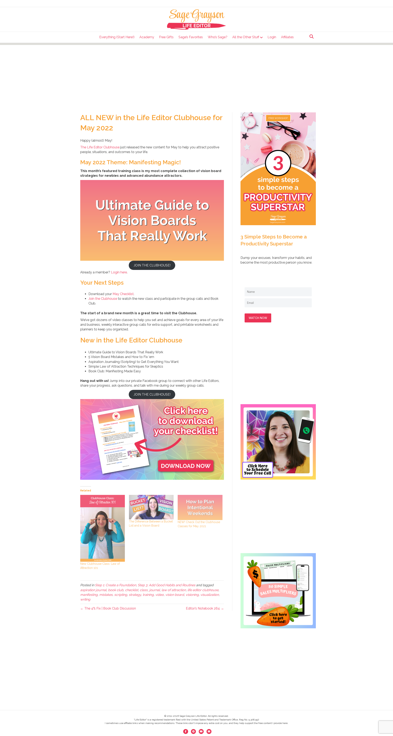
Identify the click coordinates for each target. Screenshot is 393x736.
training (148, 595)
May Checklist (123, 294)
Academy (146, 37)
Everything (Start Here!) (116, 37)
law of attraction (173, 590)
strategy (135, 595)
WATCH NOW (258, 318)
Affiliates (287, 37)
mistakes (106, 595)
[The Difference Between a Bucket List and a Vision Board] (151, 507)
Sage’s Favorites (190, 37)
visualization (209, 595)
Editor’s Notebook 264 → (205, 608)
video (159, 595)
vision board (174, 595)
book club (115, 590)
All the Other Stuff (245, 37)
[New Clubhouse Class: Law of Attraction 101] (102, 528)
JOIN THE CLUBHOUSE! (152, 265)
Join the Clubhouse (102, 299)
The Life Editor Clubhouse (100, 147)
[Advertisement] (196, 73)
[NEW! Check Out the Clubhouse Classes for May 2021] (200, 507)
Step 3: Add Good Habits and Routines (166, 585)
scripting (120, 595)
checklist (131, 590)
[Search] (310, 36)
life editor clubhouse (202, 590)
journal (154, 590)
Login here (119, 272)
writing (85, 599)
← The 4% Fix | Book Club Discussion (108, 608)
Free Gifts (166, 37)
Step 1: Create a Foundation (115, 585)
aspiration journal (93, 590)
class (144, 590)
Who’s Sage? (217, 37)
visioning (192, 595)
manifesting (89, 595)
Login (272, 37)
